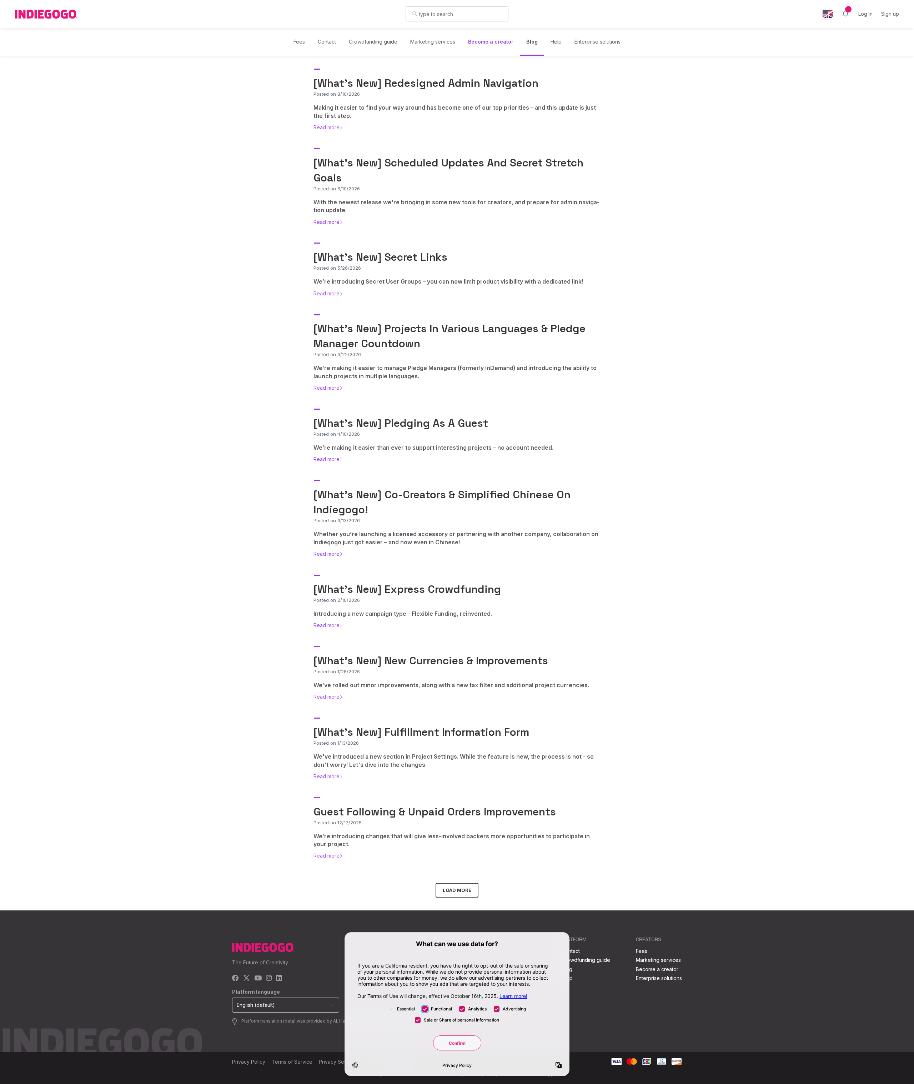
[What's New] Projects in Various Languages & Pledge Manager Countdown (449, 335)
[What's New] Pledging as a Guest (400, 423)
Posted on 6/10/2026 (336, 188)
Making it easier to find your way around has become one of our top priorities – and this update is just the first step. (454, 111)
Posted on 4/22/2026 (337, 354)
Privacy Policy (248, 1062)
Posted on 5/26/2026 (337, 268)
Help (556, 42)
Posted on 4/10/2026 (336, 434)
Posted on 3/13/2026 (336, 520)
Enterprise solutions (597, 42)
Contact (327, 42)
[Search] (414, 13)
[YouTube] (258, 978)
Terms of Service (292, 1062)
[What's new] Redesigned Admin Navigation (425, 83)
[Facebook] (235, 978)
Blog (532, 42)
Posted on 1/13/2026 (336, 743)
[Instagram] (269, 978)
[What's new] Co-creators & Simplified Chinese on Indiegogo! (442, 502)
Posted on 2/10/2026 (336, 600)
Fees (299, 42)
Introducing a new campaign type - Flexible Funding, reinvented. (402, 613)
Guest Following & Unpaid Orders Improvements (434, 812)
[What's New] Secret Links (380, 257)
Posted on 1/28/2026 (336, 671)
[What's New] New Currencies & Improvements (430, 661)
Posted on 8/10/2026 (336, 94)
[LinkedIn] (279, 978)
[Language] (827, 14)
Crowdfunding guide (373, 42)
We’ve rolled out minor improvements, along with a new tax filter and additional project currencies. (451, 685)
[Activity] (845, 14)
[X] (246, 978)
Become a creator (490, 42)
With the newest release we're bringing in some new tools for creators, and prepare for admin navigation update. (456, 206)
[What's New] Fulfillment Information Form (421, 732)
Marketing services (432, 42)
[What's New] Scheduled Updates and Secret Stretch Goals (448, 170)
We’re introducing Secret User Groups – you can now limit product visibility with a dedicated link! (448, 281)
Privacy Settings (338, 1062)
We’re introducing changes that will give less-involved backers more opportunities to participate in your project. (451, 840)
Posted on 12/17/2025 (337, 822)
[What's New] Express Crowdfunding (407, 589)
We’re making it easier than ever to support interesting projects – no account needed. (433, 447)
